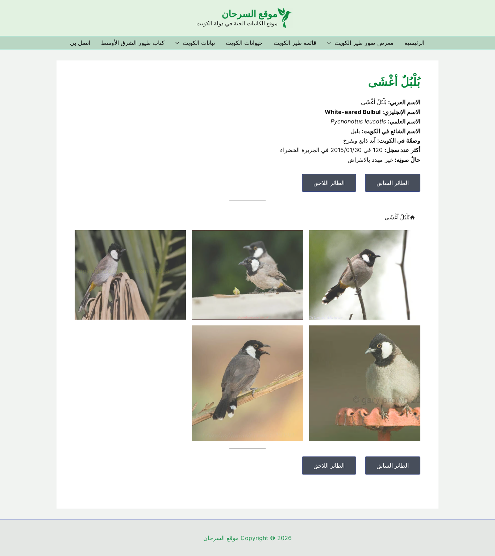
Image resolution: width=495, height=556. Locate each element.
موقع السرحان (250, 13)
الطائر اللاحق (329, 182)
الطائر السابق (393, 182)
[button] (330, 43)
